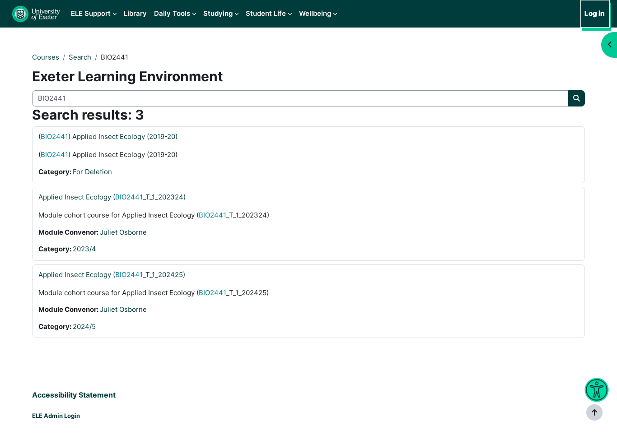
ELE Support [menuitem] (91, 13)
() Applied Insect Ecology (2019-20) (108, 136)
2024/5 (84, 326)
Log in (594, 13)
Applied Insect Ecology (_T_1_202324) (112, 197)
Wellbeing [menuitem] (315, 13)
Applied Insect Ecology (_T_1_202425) (111, 274)
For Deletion (92, 171)
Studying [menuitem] (218, 13)
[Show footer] (594, 412)
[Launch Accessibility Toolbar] (596, 390)
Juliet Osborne (123, 232)
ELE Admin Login (56, 415)
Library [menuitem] (135, 13)
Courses (45, 57)
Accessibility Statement (74, 394)
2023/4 (84, 249)
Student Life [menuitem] (266, 13)
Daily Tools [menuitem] (172, 13)
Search (80, 57)
